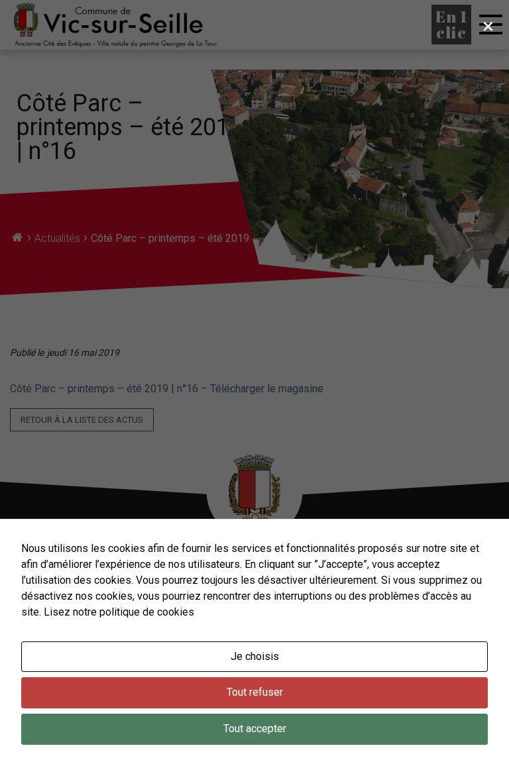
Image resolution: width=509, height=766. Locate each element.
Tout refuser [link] (255, 692)
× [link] (488, 25)
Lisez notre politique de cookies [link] (119, 612)
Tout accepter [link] (254, 728)
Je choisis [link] (255, 656)
